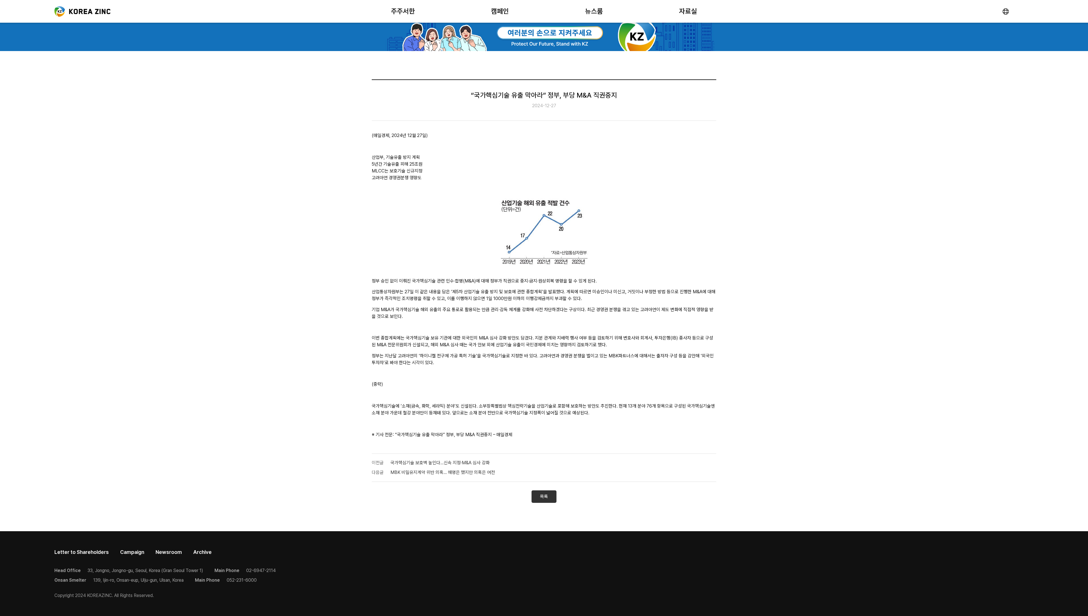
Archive (202, 552)
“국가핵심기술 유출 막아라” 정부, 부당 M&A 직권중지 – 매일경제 (453, 434)
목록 (544, 496)
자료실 (688, 11)
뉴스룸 (594, 11)
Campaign (132, 552)
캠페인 (500, 11)
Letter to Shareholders (81, 552)
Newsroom (169, 552)
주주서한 (403, 11)
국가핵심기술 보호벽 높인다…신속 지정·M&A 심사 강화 (440, 462)
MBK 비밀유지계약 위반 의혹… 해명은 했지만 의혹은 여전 (442, 472)
